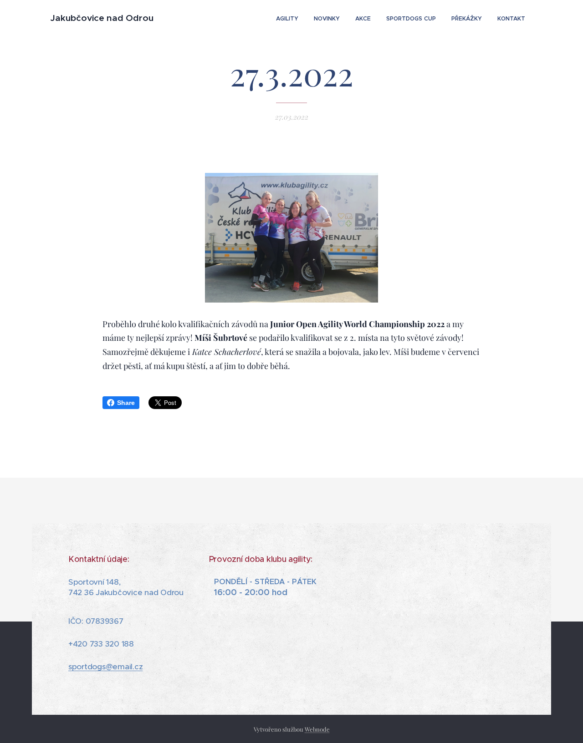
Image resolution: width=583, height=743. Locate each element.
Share (126, 402)
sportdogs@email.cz (105, 667)
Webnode (317, 729)
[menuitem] (287, 18)
